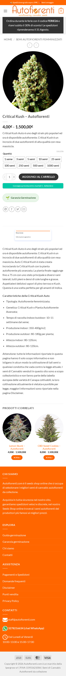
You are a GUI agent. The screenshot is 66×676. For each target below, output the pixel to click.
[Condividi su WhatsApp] (5, 209)
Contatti (8, 554)
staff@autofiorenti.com (21, 619)
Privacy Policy (11, 600)
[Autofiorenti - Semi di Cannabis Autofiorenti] (33, 11)
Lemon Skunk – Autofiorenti (17, 447)
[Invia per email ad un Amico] (24, 209)
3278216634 (15, 628)
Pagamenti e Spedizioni (16, 574)
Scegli (17, 457)
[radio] (8, 159)
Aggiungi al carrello (38, 176)
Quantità (7, 154)
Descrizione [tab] (19, 233)
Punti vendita (10, 594)
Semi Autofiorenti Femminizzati (39, 39)
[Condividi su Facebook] (12, 209)
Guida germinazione (14, 535)
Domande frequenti (14, 581)
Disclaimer (9, 587)
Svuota (60, 151)
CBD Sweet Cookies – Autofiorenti (49, 447)
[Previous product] (36, 45)
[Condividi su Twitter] (18, 209)
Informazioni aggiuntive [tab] (23, 237)
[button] (5, 11)
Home (8, 39)
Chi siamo (8, 548)
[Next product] (29, 45)
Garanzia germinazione (16, 541)
